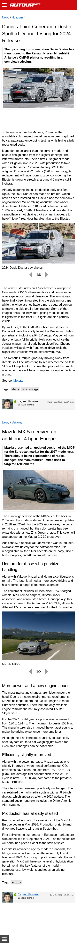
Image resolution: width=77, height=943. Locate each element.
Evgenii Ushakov (28, 894)
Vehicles (17, 422)
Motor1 (18, 380)
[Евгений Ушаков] (7, 404)
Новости (17, 17)
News (5, 17)
